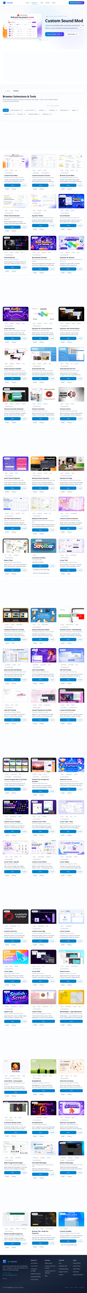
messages (42, 1157)
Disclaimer (76, 1272)
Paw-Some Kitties (36, 1276)
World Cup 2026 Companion (13, 1234)
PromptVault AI (37, 1123)
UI (61, 1228)
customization (36, 172)
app (47, 926)
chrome (44, 170)
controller (17, 403)
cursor (62, 555)
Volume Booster (9, 257)
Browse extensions (75, 3)
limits (49, 664)
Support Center (63, 1272)
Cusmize (9, 1287)
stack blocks (7, 1078)
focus (19, 664)
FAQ (42, 3)
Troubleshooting (63, 1269)
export (73, 1117)
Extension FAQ (63, 1266)
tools (12, 705)
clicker (10, 555)
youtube (7, 513)
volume (11, 210)
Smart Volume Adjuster (12, 478)
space (11, 966)
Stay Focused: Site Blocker (13, 670)
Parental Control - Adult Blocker (70, 630)
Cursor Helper (64, 862)
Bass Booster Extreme (39, 257)
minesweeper (68, 1006)
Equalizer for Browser (67, 257)
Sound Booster (65, 216)
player (20, 774)
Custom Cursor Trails (39, 822)
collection (48, 856)
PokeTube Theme (36, 1274)
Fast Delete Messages (39, 1163)
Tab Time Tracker (65, 670)
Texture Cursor (65, 971)
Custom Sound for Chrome (41, 175)
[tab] (6, 110)
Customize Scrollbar (39, 558)
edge (73, 473)
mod (16, 170)
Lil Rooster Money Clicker (12, 1123)
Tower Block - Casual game (13, 1081)
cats (39, 624)
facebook (70, 1157)
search (11, 1157)
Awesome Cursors (66, 779)
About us (5, 1278)
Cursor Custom (65, 931)
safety (77, 624)
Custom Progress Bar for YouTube (15, 779)
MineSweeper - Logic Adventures (71, 1012)
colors (45, 774)
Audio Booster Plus (38, 369)
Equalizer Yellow (37, 216)
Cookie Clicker (37, 1012)
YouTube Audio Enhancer (12, 518)
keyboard (40, 513)
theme (40, 774)
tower (18, 1075)
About (53, 3)
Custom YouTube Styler (68, 710)
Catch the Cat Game (66, 1081)
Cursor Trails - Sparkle (11, 862)
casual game (12, 1075)
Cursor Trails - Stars (66, 822)
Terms (71, 1287)
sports (6, 1228)
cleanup (48, 1157)
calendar (17, 1228)
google (6, 1157)
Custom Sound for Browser (69, 518)
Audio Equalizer (9, 328)
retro (51, 473)
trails (67, 555)
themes (12, 624)
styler (68, 705)
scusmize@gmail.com (11, 1275)
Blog (46, 1276)
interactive (16, 555)
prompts (45, 1117)
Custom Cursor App (38, 931)
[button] (40, 39)
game (34, 1006)
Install (24, 185)
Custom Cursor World (39, 862)
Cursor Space (8, 971)
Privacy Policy (77, 1263)
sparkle (16, 856)
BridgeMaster (36, 1081)
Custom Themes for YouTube (41, 710)
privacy (62, 624)
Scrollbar (66, 1228)
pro (72, 363)
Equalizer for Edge (66, 478)
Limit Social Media (38, 670)
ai (33, 1117)
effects (72, 170)
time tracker (71, 664)
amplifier (18, 323)
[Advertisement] (43, 67)
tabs (77, 664)
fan (33, 1228)
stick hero (45, 1075)
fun (76, 170)
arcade (23, 1075)
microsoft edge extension (66, 475)
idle (51, 1006)
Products (34, 3)
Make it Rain (8, 560)
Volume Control (65, 409)
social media (43, 664)
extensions (67, 1117)
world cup (24, 1228)
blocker (14, 664)
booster (17, 210)
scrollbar (7, 1006)
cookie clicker (45, 1006)
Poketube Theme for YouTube (14, 630)
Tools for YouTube (10, 710)
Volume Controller (38, 409)
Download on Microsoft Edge (41, 569)
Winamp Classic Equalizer (40, 478)
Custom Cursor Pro (10, 931)
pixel (39, 966)
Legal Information (78, 1274)
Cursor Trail (64, 560)
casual (50, 1075)
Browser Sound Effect (67, 175)
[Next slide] (81, 27)
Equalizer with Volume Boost (69, 328)
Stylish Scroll (8, 1012)
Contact (47, 3)
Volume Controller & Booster (14, 409)
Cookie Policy (76, 1269)
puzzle (74, 1006)
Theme (34, 555)
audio (6, 170)
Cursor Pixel (36, 971)
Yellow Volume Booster (12, 216)
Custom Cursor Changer (12, 822)
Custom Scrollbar (66, 1231)
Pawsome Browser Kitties (40, 630)
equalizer (40, 210)
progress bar (14, 774)
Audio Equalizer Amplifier (12, 369)
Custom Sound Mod (10, 175)
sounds (11, 170)
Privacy (14, 189)
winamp (45, 473)
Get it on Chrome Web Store (41, 573)
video (16, 705)
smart (16, 473)
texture (67, 966)
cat (71, 1075)
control (72, 403)
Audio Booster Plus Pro (67, 369)
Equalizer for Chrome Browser (42, 328)
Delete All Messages (66, 1163)
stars (71, 816)
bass (22, 252)
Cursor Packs (34, 1279)
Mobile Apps (48, 1263)
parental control (69, 624)
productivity (7, 664)
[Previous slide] (6, 27)
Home (27, 3)
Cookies (76, 1287)
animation (44, 816)
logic (80, 1006)
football (11, 1228)
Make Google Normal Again (13, 1163)
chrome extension (9, 172)
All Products (34, 1263)
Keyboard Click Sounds (39, 518)
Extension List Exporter (68, 1123)
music (45, 210)
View (12, 185)
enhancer (18, 513)
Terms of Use (76, 1266)
